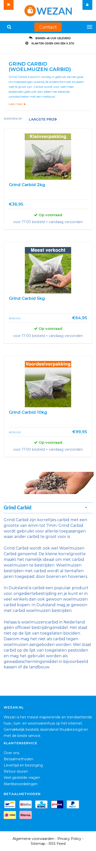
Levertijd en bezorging (23, 765)
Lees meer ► (17, 104)
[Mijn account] (87, 5)
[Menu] (89, 27)
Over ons (11, 753)
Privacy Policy (69, 838)
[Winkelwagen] (9, 5)
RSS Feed (56, 843)
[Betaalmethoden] (11, 805)
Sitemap (38, 843)
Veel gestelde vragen (22, 777)
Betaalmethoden (18, 759)
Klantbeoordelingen (21, 784)
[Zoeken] (9, 27)
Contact (48, 27)
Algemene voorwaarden (33, 838)
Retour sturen (16, 771)
